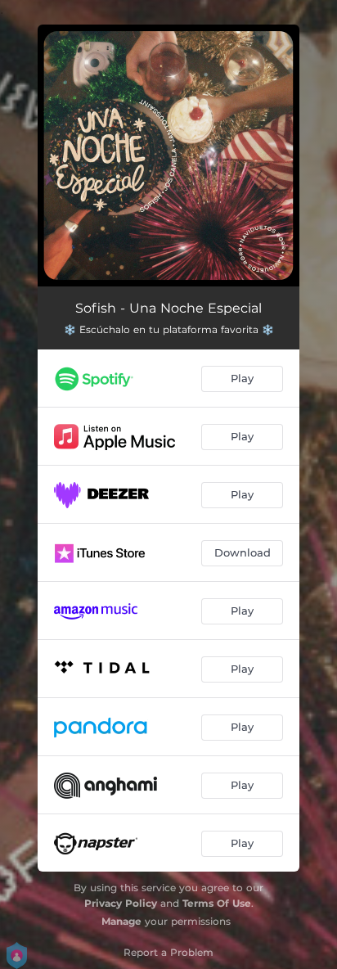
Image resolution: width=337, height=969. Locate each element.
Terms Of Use (216, 903)
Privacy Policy (120, 903)
